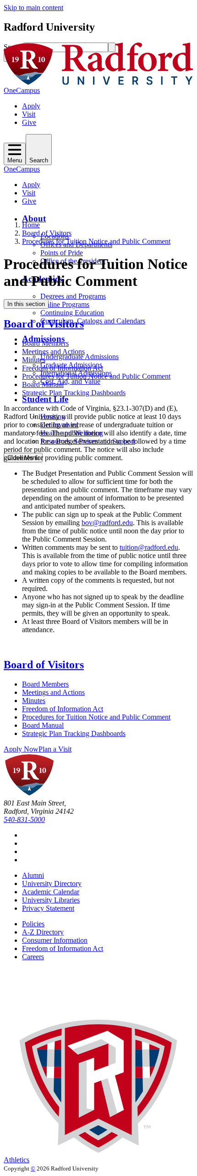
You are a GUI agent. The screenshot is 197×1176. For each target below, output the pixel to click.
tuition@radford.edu (149, 547)
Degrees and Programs (73, 296)
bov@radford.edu (107, 522)
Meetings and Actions (53, 351)
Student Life (45, 399)
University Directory (52, 883)
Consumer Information (55, 940)
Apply (31, 106)
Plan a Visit (54, 749)
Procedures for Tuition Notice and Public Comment (96, 241)
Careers (33, 957)
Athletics (16, 1160)
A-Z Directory (43, 932)
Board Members (45, 343)
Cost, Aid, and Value (70, 381)
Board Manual (43, 384)
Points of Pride (61, 253)
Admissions (43, 339)
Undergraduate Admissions (79, 356)
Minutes (33, 360)
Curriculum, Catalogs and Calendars (92, 321)
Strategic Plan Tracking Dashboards (74, 393)
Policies (33, 924)
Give (29, 122)
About (34, 218)
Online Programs (64, 304)
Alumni (33, 875)
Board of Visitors (46, 233)
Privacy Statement (48, 908)
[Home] (98, 82)
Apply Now (21, 749)
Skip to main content (33, 7)
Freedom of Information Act (62, 368)
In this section (26, 304)
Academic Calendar (50, 892)
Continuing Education (72, 313)
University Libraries (51, 900)
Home (31, 225)
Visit (28, 114)
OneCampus (22, 90)
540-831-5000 (24, 819)
